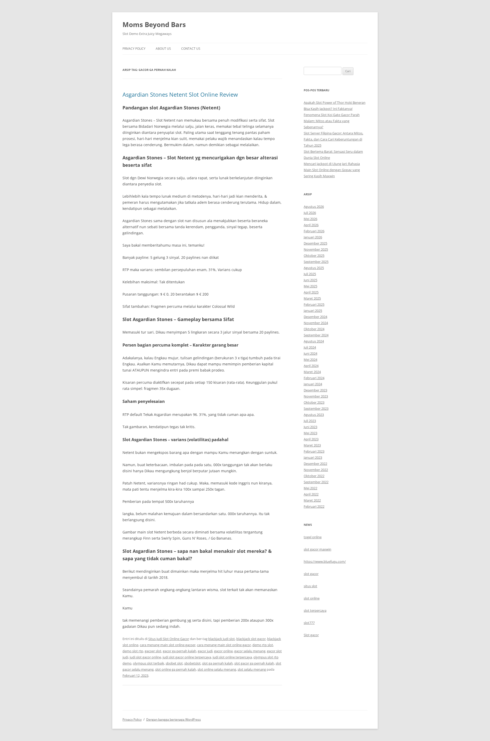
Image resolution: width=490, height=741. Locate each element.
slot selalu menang (252, 669)
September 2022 (316, 482)
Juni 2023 (310, 427)
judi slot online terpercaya (232, 657)
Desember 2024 (315, 316)
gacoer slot (153, 651)
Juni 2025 (310, 280)
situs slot (310, 586)
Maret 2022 (312, 500)
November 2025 (316, 249)
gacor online (223, 651)
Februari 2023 (314, 451)
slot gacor (311, 573)
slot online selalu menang (217, 669)
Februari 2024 (314, 378)
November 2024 (316, 323)
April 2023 (311, 439)
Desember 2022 (315, 463)
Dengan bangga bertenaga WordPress (173, 719)
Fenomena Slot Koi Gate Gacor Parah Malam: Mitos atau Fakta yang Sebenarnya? (332, 120)
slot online (312, 598)
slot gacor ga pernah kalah (254, 663)
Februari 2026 (314, 231)
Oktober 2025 (314, 255)
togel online (313, 537)
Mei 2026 (310, 218)
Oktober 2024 (314, 329)
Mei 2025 (310, 286)
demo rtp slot (262, 645)
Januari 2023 (313, 457)
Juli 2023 (310, 420)
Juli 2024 (310, 347)
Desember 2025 (315, 243)
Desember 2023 (315, 390)
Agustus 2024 (314, 341)
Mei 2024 (310, 359)
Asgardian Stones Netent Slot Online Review (180, 94)
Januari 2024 (313, 384)
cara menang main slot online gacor (224, 645)
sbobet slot (174, 663)
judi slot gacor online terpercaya (187, 657)
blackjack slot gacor (251, 638)
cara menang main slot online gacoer (167, 645)
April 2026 (311, 225)
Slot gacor (311, 635)
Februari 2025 (314, 304)
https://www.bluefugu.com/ (325, 561)
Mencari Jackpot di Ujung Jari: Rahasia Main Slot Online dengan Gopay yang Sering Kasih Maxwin (332, 169)
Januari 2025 (313, 310)
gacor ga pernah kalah (179, 651)
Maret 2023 (312, 445)
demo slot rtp (132, 651)
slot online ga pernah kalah (175, 669)
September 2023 (316, 408)
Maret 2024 (312, 371)
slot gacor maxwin (317, 549)
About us (163, 48)
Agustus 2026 (314, 206)
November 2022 (316, 469)
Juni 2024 (310, 353)
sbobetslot (192, 663)
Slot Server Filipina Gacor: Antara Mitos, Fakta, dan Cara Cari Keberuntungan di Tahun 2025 (333, 139)
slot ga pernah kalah (217, 663)
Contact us (190, 48)
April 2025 (311, 292)
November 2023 (316, 396)
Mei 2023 (310, 433)
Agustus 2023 (314, 414)
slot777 (309, 622)
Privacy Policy (133, 48)
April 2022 (311, 494)
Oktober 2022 (314, 476)
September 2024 (316, 335)
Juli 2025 (310, 274)
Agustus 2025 (314, 267)
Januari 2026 (313, 237)
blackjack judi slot (221, 638)
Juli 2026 (310, 212)
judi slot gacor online (145, 657)
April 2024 (311, 365)
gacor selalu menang (249, 651)
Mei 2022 (310, 488)
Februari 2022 (314, 506)
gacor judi (205, 651)
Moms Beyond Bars (154, 24)
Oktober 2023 (314, 402)
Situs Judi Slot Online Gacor (168, 638)
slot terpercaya (315, 610)
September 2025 (316, 261)
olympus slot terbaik (148, 663)
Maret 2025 (312, 298)
